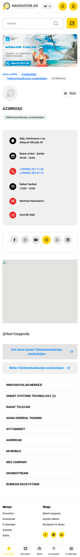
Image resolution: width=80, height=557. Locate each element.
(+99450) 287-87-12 (32, 172)
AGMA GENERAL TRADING (24, 418)
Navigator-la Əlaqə (53, 524)
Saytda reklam (51, 519)
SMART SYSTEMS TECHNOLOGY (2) (31, 396)
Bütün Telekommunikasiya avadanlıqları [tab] (36, 368)
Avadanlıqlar (29, 74)
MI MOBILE (13, 451)
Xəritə (6, 535)
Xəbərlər (7, 530)
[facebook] (45, 534)
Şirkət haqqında (52, 513)
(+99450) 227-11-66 (32, 169)
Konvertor (8, 513)
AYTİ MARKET (15, 429)
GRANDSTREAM (17, 473)
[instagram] (53, 534)
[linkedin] (61, 534)
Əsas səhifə (10, 74)
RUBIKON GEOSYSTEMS (22, 484)
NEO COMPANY (16, 462)
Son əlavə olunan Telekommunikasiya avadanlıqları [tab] (36, 352)
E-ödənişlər (9, 524)
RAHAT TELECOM (18, 407)
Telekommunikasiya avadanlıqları (27, 78)
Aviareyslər (9, 519)
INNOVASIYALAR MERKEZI (24, 385)
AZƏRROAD (14, 440)
